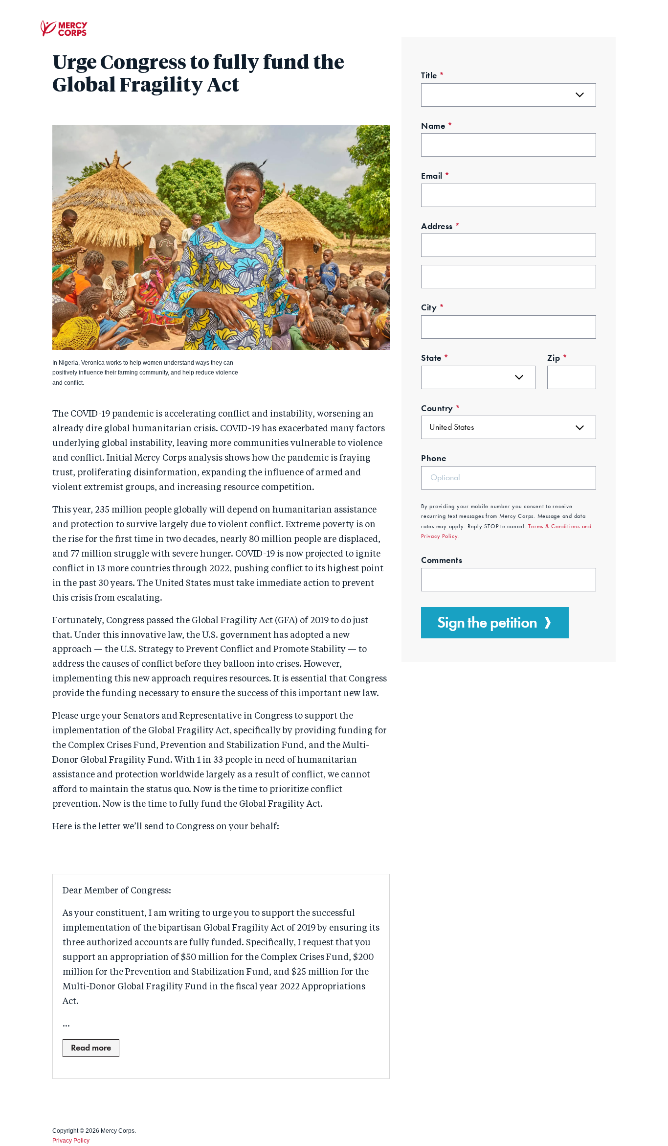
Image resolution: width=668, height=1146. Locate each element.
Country (441, 408)
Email (435, 175)
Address (440, 226)
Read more (91, 1047)
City (432, 307)
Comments (441, 560)
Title (433, 75)
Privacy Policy (70, 1140)
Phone (433, 458)
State (435, 357)
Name (436, 125)
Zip (557, 357)
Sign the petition (487, 622)
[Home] (64, 28)
